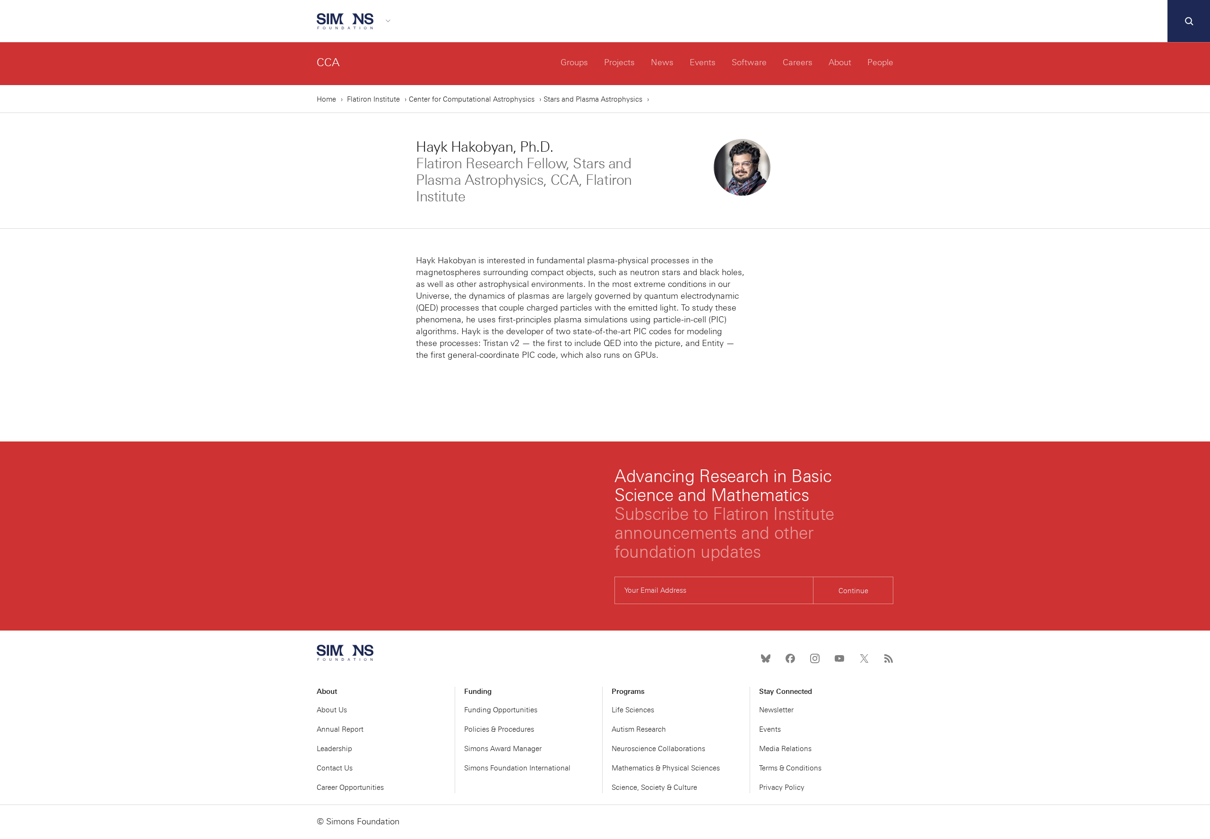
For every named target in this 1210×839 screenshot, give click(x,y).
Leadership (334, 748)
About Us (332, 710)
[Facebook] (790, 658)
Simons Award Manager (503, 748)
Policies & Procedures (499, 729)
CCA (328, 62)
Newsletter (776, 710)
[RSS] (888, 658)
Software (749, 62)
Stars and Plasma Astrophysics (593, 99)
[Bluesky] (765, 658)
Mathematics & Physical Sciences (666, 768)
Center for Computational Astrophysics (472, 99)
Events (703, 62)
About (840, 62)
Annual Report (340, 729)
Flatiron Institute (373, 99)
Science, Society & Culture (654, 787)
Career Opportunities (350, 787)
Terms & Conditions (790, 768)
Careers (797, 62)
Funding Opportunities (500, 710)
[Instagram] (815, 658)
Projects (619, 62)
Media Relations (785, 748)
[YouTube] (839, 658)
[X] (864, 658)
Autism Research (639, 729)
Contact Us (335, 768)
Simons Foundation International (517, 768)
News (662, 62)
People (880, 62)
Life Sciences (633, 710)
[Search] (1188, 21)
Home (326, 99)
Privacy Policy (781, 787)
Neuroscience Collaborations (658, 748)
